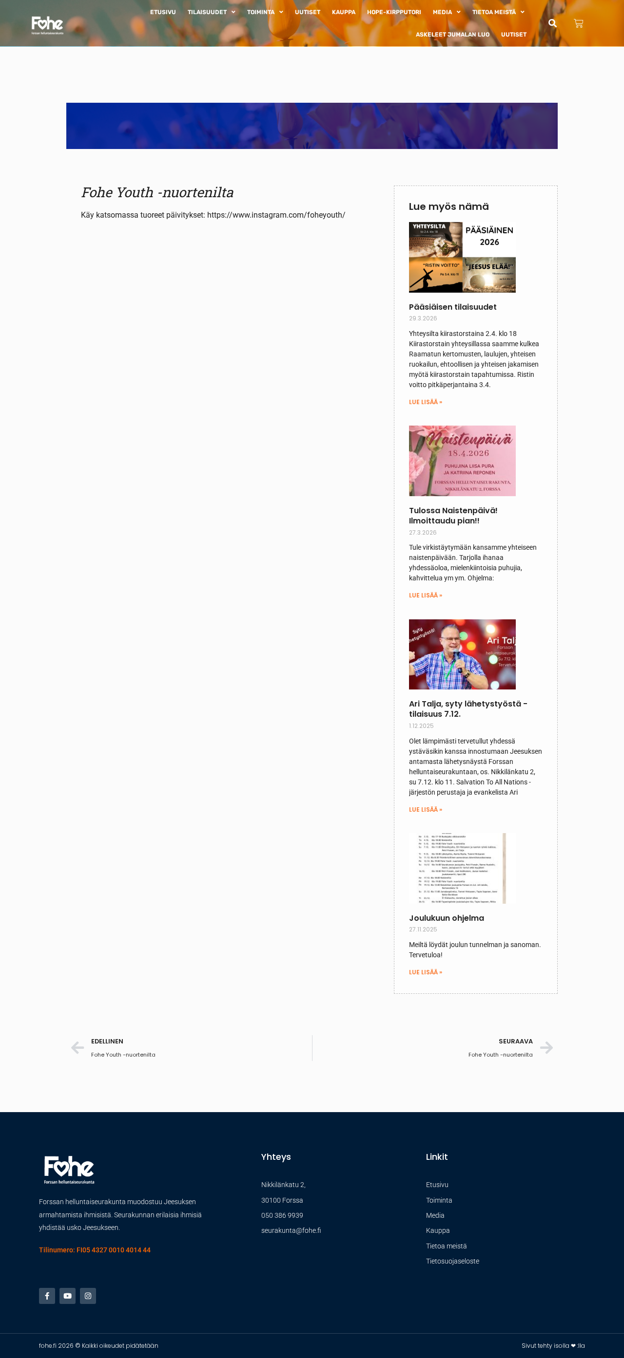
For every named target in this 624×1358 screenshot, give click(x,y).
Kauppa (343, 12)
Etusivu (163, 12)
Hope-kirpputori (394, 12)
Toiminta (260, 12)
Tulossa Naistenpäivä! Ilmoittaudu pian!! (453, 515)
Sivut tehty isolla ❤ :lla (553, 1345)
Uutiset (307, 12)
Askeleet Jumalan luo (452, 34)
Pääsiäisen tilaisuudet (453, 307)
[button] (552, 23)
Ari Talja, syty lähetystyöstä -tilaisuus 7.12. (468, 709)
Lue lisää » (425, 402)
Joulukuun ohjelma (446, 918)
